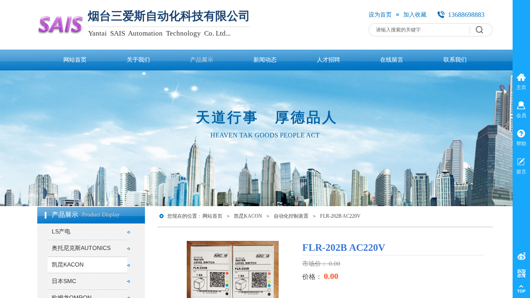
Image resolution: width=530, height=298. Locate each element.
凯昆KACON (248, 216)
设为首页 (380, 15)
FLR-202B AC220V (340, 216)
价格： (313, 276)
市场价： (315, 263)
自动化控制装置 (291, 216)
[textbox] (421, 29)
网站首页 (212, 216)
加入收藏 (414, 15)
